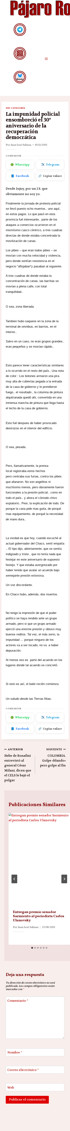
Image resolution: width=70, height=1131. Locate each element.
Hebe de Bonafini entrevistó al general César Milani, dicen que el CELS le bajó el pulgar (17, 765)
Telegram (50, 164)
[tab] (32, 948)
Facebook (20, 176)
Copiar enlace (50, 176)
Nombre (14, 1052)
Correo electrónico (23, 1070)
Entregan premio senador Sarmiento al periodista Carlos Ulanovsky (38, 916)
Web (10, 1088)
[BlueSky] (20, 77)
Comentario (17, 1001)
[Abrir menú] (46, 58)
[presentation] (39, 859)
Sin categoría (15, 108)
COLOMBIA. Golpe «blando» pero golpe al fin (53, 757)
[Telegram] (20, 29)
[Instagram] (20, 53)
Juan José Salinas (21, 144)
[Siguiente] (64, 879)
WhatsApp (19, 164)
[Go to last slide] (14, 879)
